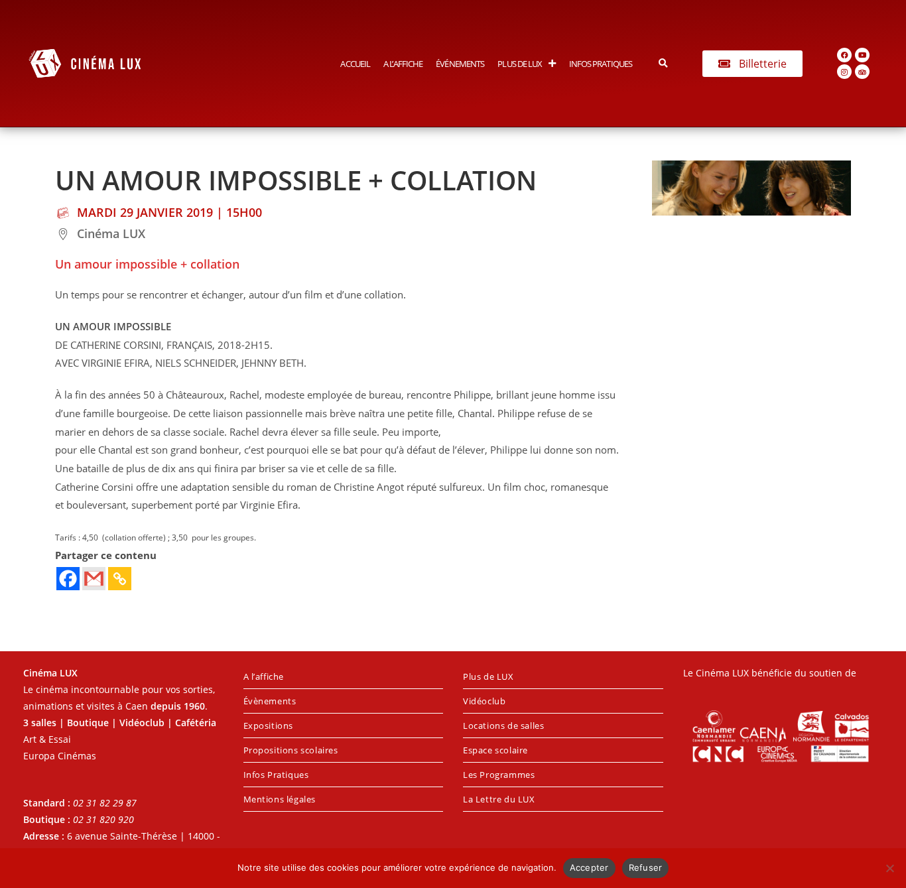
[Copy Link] (119, 578)
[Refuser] (889, 868)
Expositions (268, 725)
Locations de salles (503, 725)
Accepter (589, 867)
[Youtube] (862, 55)
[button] (663, 63)
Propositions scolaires (290, 750)
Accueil (355, 64)
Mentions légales (279, 799)
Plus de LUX (519, 64)
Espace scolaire (495, 750)
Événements (460, 64)
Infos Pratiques (601, 64)
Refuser (646, 867)
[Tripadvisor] (862, 71)
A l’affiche (402, 64)
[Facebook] (844, 55)
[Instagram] (844, 71)
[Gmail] (93, 578)
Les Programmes (499, 775)
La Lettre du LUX (499, 799)
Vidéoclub (484, 701)
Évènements (269, 701)
